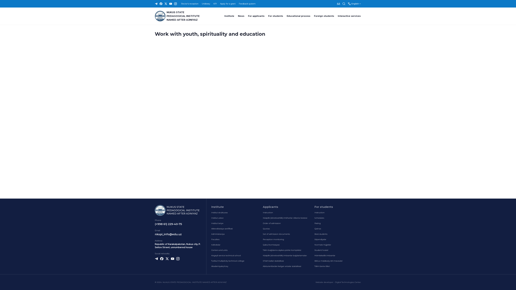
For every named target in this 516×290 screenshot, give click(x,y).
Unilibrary (206, 4)
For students (275, 16)
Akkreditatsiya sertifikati (222, 228)
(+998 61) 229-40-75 (168, 224)
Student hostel (321, 250)
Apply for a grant (228, 4)
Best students (320, 234)
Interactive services (349, 16)
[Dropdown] (338, 3)
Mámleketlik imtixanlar (324, 255)
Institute (229, 16)
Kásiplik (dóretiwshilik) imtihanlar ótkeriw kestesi (285, 218)
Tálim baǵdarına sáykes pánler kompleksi (282, 250)
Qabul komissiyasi (271, 245)
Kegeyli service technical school (226, 255)
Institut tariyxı (217, 223)
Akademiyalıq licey (219, 266)
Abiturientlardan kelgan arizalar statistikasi (282, 266)
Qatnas (317, 228)
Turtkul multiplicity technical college (227, 261)
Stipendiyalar (320, 239)
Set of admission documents (276, 234)
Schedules (319, 218)
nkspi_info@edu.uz (168, 234)
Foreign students (324, 16)
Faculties (215, 239)
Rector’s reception (189, 4)
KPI (215, 4)
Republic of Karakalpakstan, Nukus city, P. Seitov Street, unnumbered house (178, 246)
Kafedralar (215, 245)
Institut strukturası (219, 212)
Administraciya (218, 234)
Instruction (268, 212)
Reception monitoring (273, 239)
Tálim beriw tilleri (322, 266)
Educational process (298, 16)
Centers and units (219, 250)
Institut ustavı (217, 218)
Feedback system (247, 4)
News (241, 16)
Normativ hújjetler (322, 245)
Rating (317, 223)
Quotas (266, 228)
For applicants (256, 16)
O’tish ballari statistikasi (273, 261)
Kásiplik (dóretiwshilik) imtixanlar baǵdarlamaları (285, 255)
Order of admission (272, 223)
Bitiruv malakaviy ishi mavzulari (328, 261)
